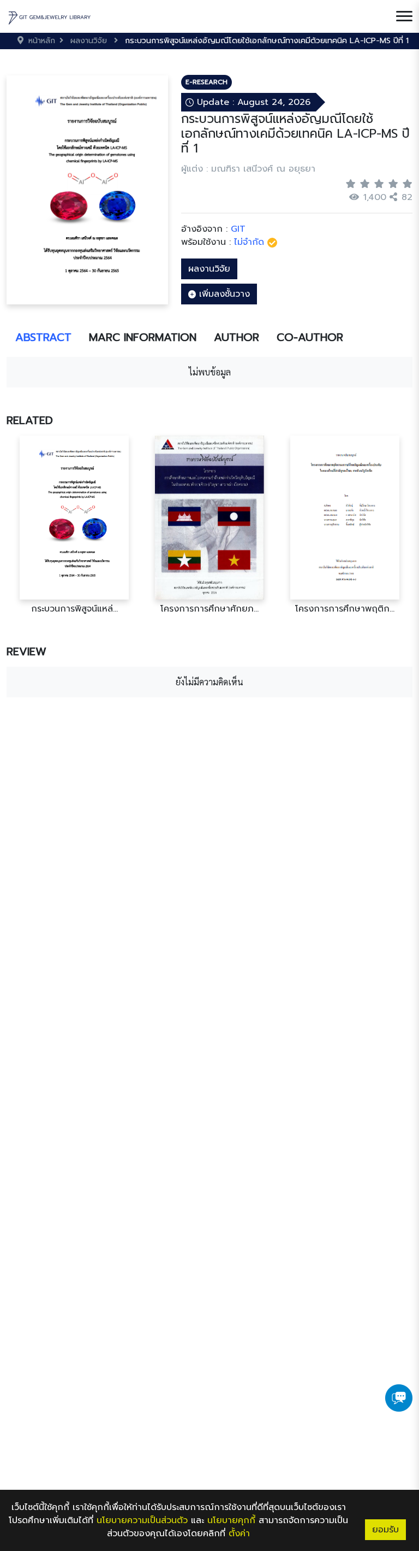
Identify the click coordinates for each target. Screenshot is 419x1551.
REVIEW (26, 651)
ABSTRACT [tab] (43, 337)
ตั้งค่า (239, 1533)
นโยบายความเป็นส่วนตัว (142, 1520)
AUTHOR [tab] (236, 337)
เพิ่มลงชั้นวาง (223, 294)
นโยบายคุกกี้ (231, 1520)
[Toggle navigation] (404, 16)
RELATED (30, 420)
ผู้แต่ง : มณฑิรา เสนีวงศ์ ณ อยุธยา (248, 168)
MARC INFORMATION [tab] (142, 337)
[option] (74, 525)
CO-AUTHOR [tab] (310, 337)
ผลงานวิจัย (209, 268)
